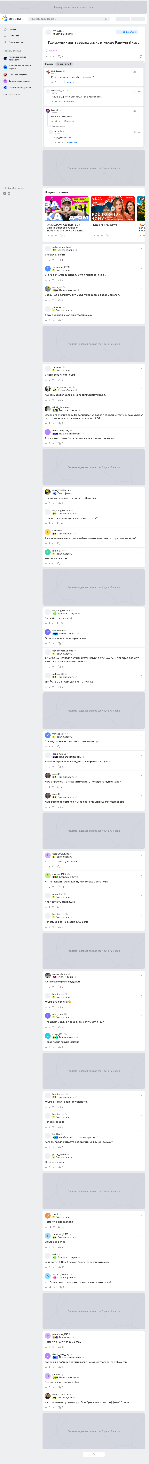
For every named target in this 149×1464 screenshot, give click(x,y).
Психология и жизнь (70, 433)
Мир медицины (65, 1397)
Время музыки (67, 1037)
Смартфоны (64, 493)
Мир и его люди (68, 410)
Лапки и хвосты (64, 34)
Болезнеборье (65, 250)
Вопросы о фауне (67, 613)
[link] (67, 218)
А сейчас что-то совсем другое (77, 1137)
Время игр (65, 1337)
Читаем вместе (67, 633)
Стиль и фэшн (65, 977)
